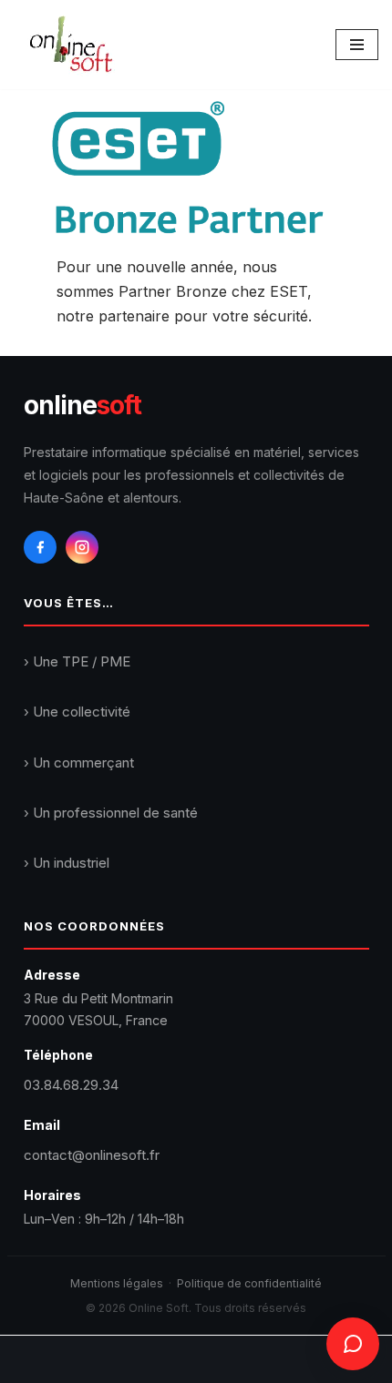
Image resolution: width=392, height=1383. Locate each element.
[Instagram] (82, 547)
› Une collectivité (77, 711)
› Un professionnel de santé (111, 812)
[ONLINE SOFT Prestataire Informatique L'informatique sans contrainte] (71, 44)
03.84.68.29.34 (71, 1084)
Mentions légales (116, 1283)
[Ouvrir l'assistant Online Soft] (352, 1343)
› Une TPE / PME (77, 661)
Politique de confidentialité (249, 1283)
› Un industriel (66, 862)
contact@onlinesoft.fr (92, 1155)
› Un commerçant (79, 762)
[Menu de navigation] (356, 44)
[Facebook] (40, 547)
